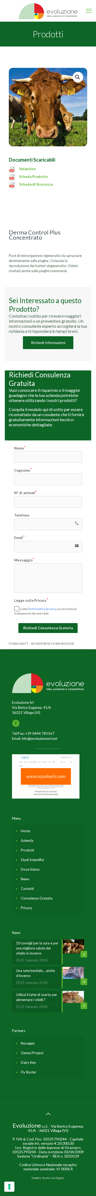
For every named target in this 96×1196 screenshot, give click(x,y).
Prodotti (27, 850)
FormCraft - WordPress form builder (41, 643)
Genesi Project (32, 1053)
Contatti (27, 888)
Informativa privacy (42, 609)
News (25, 879)
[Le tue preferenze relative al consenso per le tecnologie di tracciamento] (9, 1187)
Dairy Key (28, 1062)
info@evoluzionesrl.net (39, 738)
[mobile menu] (88, 10)
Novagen (28, 1043)
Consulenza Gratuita (37, 898)
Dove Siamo (30, 869)
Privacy (26, 908)
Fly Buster (28, 1072)
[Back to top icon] (48, 1113)
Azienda (27, 840)
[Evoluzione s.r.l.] (48, 11)
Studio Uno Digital (53, 1177)
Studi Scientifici (32, 860)
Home (25, 831)
